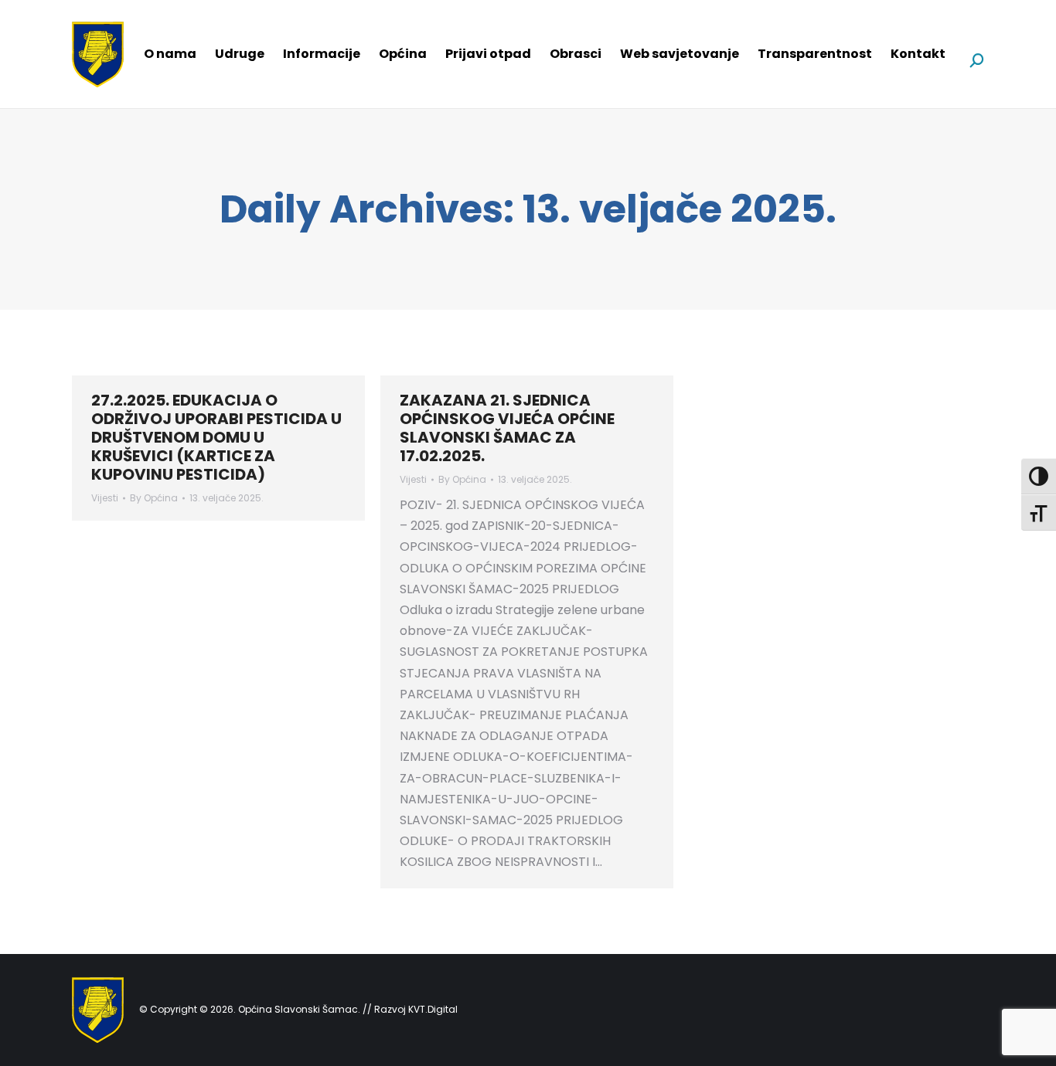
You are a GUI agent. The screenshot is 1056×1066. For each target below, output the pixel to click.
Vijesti (104, 497)
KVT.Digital (433, 1009)
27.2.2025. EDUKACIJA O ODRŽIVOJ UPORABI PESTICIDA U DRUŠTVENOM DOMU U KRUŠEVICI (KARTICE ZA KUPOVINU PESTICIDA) (216, 437)
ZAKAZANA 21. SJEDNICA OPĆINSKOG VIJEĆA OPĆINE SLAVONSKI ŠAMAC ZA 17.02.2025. (507, 428)
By (154, 497)
